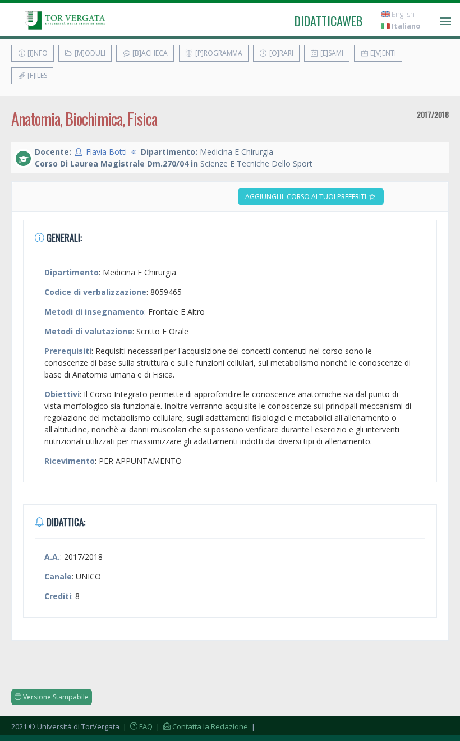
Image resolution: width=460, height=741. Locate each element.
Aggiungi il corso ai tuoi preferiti (306, 196)
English (402, 14)
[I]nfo (37, 53)
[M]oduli (89, 53)
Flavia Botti (106, 151)
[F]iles (36, 75)
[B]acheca (149, 53)
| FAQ (137, 726)
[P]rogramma (218, 53)
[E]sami (331, 53)
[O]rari (280, 53)
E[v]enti (382, 53)
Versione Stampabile (55, 697)
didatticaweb (328, 21)
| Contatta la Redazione (201, 726)
